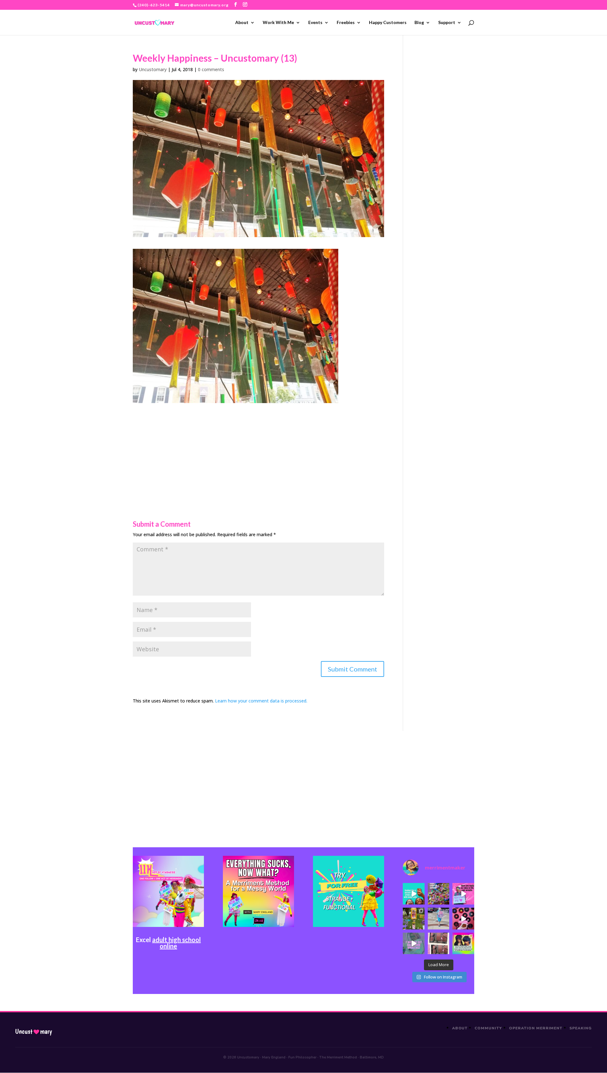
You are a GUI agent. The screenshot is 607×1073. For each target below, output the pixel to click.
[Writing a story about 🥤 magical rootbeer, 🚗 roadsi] (413, 943)
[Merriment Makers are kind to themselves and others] (438, 918)
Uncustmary (33, 1031)
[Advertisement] (258, 447)
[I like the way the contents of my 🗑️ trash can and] (438, 893)
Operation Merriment (535, 1028)
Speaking (580, 1028)
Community (488, 1028)
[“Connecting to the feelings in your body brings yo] (438, 943)
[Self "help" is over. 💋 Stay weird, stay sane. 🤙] (413, 893)
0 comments (211, 69)
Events (315, 22)
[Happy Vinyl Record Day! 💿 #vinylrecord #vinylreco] (463, 918)
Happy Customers (388, 22)
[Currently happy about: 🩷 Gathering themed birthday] (413, 918)
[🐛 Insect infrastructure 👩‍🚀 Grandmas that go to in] (463, 943)
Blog (419, 22)
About (241, 22)
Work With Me (278, 22)
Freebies (346, 22)
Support (446, 22)
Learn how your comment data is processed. (261, 701)
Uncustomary (153, 69)
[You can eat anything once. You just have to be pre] (463, 893)
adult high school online (176, 943)
